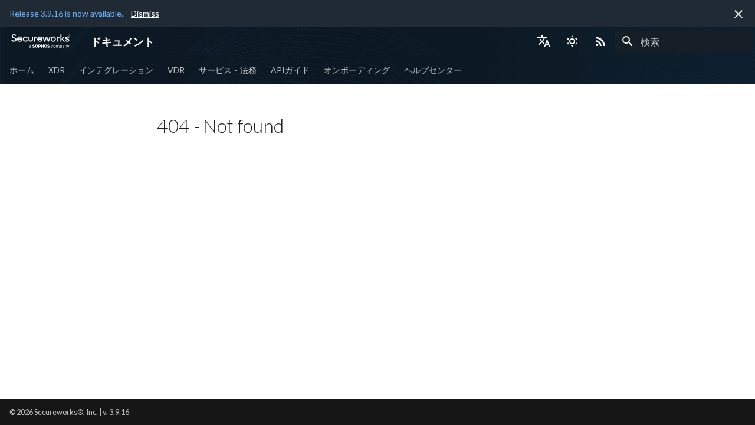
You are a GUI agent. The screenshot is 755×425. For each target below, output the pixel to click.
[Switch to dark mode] (572, 41)
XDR (56, 70)
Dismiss (145, 13)
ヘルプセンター (433, 70)
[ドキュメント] (41, 41)
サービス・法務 (228, 70)
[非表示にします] (738, 14)
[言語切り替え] (544, 41)
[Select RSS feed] (600, 41)
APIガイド (290, 70)
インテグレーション (116, 70)
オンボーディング (357, 70)
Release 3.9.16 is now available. (66, 13)
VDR (176, 70)
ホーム (21, 70)
